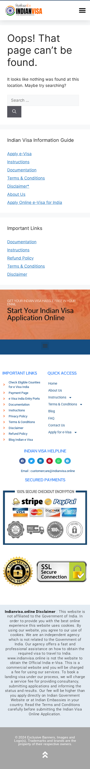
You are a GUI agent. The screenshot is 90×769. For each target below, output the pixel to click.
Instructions (18, 161)
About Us (16, 194)
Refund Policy (20, 258)
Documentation (21, 170)
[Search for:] (43, 100)
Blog (51, 411)
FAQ (51, 418)
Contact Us (56, 425)
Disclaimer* (18, 186)
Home (52, 383)
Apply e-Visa (19, 153)
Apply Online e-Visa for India (34, 202)
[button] (82, 10)
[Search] (14, 111)
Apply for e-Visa (60, 432)
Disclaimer (17, 274)
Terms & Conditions (26, 178)
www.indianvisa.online (26, 658)
